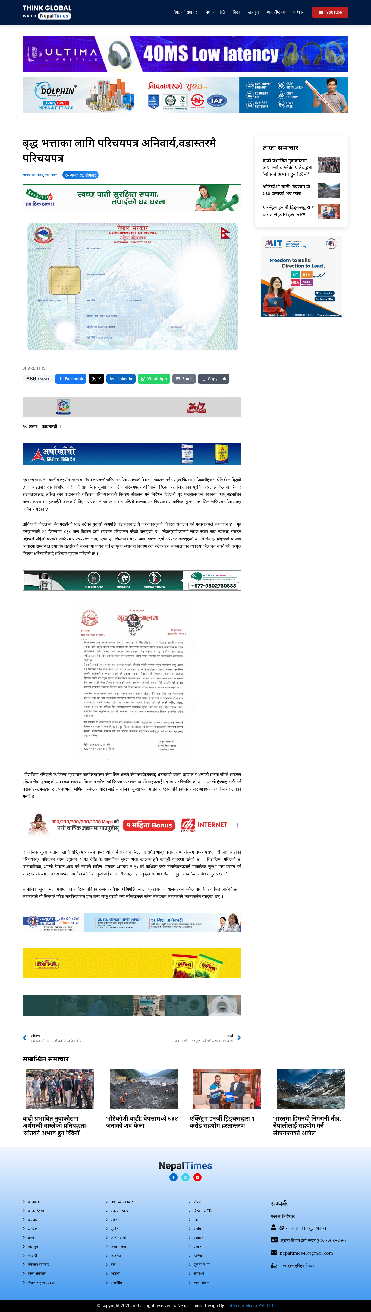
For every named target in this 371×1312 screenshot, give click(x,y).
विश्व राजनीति (215, 12)
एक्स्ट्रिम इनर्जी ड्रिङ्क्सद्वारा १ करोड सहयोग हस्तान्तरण (288, 210)
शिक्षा (236, 12)
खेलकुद (253, 12)
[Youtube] (197, 1177)
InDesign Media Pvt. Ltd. (250, 1305)
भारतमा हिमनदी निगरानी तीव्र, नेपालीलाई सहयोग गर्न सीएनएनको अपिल (307, 1125)
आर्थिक (298, 12)
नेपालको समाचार (185, 12)
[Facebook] (173, 1177)
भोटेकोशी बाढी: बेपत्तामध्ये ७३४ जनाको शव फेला (286, 190)
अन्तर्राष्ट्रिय (276, 12)
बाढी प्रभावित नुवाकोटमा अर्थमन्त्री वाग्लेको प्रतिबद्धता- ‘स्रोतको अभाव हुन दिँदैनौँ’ (288, 167)
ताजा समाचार (33, 174)
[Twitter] (185, 1177)
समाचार (51, 174)
